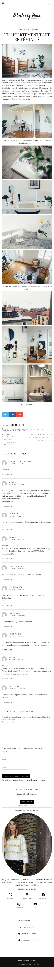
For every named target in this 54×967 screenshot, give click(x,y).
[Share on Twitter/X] (19, 425)
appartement (10, 429)
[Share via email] (12, 425)
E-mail (5, 759)
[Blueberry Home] (27, 13)
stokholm (22, 431)
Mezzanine (14, 686)
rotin (4, 431)
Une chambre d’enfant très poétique (39, 437)
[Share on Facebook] (12, 414)
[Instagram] (7, 950)
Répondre (9, 475)
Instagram (28, 927)
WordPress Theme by (27, 964)
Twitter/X (28, 920)
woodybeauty (15, 566)
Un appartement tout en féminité (27, 37)
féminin (36, 429)
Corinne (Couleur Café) (20, 461)
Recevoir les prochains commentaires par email (23, 748)
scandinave (12, 431)
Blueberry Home (30, 960)
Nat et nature (15, 587)
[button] (50, 3)
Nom (4, 751)
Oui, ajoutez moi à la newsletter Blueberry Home (25, 779)
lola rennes (15, 514)
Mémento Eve (15, 634)
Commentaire (8, 722)
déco (29, 429)
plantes (44, 429)
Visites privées (31, 30)
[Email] (3, 3)
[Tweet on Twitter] (5, 414)
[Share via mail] (19, 414)
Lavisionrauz (15, 613)
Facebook (28, 934)
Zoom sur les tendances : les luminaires (10, 440)
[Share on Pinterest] (23, 425)
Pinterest (28, 940)
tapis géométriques (35, 286)
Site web (5, 767)
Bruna (12, 657)
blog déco (21, 429)
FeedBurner (32, 805)
